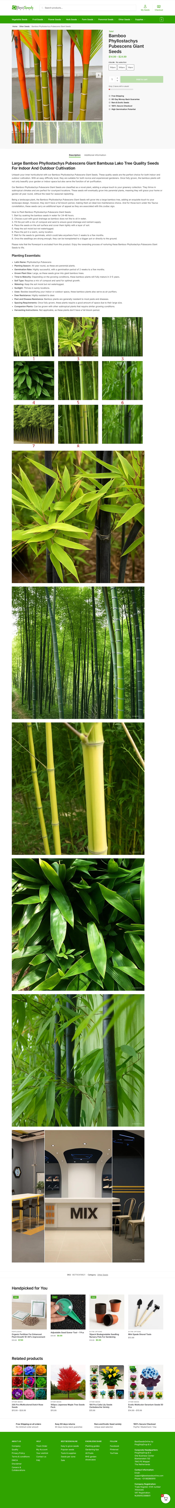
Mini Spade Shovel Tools (139, 1334)
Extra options (95, 1332)
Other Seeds (24, 26)
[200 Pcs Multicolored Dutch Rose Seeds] (29, 1382)
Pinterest (114, 1449)
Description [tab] (75, 155)
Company (16, 1446)
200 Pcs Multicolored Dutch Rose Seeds (27, 1405)
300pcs (122, 67)
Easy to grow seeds (70, 1446)
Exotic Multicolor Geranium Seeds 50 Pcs (145, 1405)
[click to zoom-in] (57, 75)
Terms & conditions (21, 1456)
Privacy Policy (18, 1453)
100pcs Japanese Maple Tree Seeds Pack (68, 1405)
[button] (98, 75)
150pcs (113, 67)
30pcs (130, 67)
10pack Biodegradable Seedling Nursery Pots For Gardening (104, 1335)
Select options (29, 1415)
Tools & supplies (68, 1453)
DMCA (15, 1460)
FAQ (38, 1460)
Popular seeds (67, 1449)
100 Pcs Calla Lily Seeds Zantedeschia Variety (100, 1405)
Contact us (41, 1456)
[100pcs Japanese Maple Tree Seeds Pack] (68, 1382)
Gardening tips (92, 1449)
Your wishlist (42, 1453)
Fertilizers (17, 1332)
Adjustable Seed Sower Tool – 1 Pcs (67, 1332)
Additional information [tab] (95, 155)
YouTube (114, 1453)
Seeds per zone (68, 1456)
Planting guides (92, 1446)
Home (14, 26)
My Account (41, 1449)
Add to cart (141, 79)
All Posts (89, 1453)
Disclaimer (17, 1463)
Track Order (41, 1446)
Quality (15, 1449)
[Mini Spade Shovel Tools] (145, 1312)
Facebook (114, 1446)
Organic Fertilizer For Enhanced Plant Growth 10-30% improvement (28, 1335)
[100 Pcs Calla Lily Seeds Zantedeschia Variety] (106, 1382)
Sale (63, 1460)
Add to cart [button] (29, 1345)
